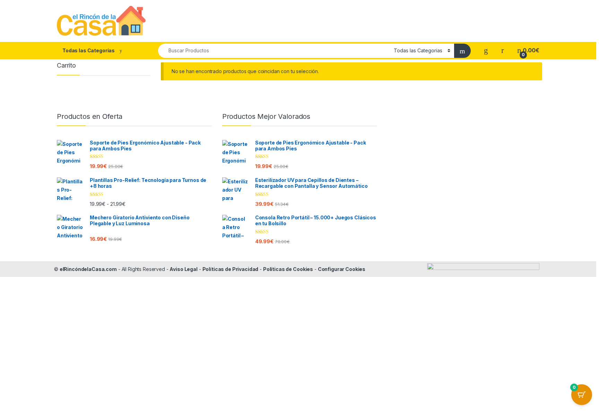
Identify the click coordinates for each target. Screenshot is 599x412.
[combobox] (274, 51)
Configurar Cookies (341, 269)
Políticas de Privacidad (230, 269)
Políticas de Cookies (288, 269)
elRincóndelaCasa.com (88, 269)
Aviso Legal (183, 269)
